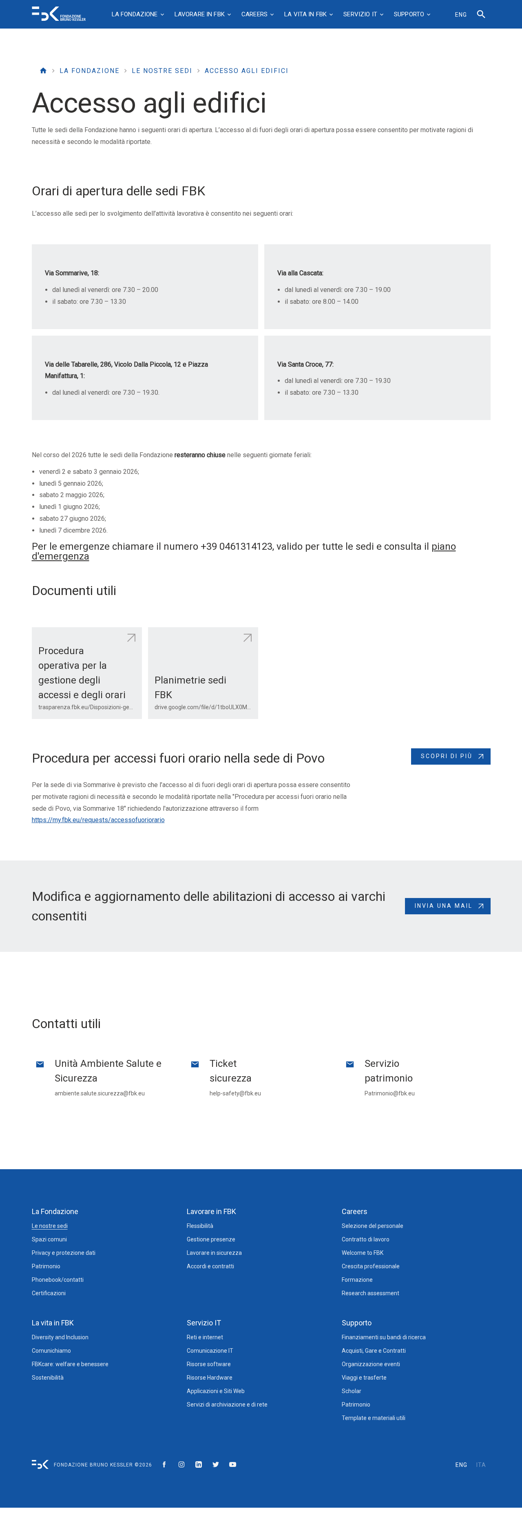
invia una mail (444, 905)
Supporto (357, 1322)
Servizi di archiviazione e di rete (227, 1404)
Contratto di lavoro (365, 1239)
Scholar (351, 1391)
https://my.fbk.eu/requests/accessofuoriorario (98, 820)
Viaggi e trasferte (364, 1377)
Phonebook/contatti (58, 1279)
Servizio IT (204, 1322)
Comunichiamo (51, 1350)
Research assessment (370, 1293)
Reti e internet (205, 1337)
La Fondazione (89, 71)
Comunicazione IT (210, 1350)
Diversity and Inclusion (60, 1337)
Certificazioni (49, 1293)
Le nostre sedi (162, 71)
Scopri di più (447, 756)
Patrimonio (46, 1266)
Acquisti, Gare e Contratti (374, 1350)
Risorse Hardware (209, 1377)
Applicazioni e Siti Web (216, 1391)
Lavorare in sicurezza (214, 1253)
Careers (354, 1211)
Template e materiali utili (373, 1418)
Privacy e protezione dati (63, 1253)
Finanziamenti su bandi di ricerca (384, 1337)
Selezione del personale (372, 1226)
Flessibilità (200, 1226)
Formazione (357, 1279)
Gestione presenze (211, 1239)
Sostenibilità (48, 1377)
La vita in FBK (53, 1322)
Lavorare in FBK (211, 1211)
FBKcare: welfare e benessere (70, 1364)
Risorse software (209, 1364)
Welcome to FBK (362, 1253)
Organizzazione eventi (371, 1364)
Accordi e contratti (210, 1266)
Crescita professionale (371, 1266)
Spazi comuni (49, 1239)
